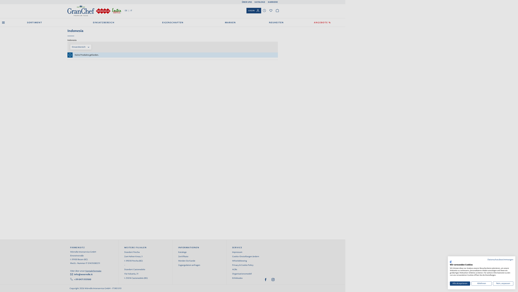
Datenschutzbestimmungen (500, 259)
